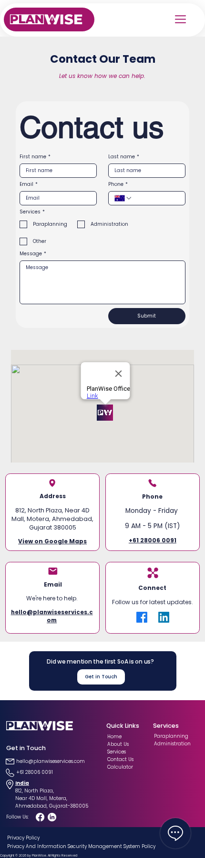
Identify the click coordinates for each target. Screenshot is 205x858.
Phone (118, 184)
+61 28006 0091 (152, 540)
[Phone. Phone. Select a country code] (123, 198)
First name (35, 157)
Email (29, 184)
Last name (123, 157)
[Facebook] (141, 617)
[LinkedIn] (163, 617)
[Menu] (181, 19)
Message (33, 254)
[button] (101, 676)
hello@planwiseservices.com (52, 616)
